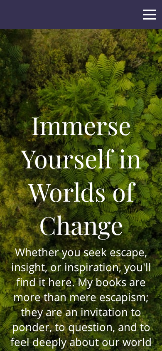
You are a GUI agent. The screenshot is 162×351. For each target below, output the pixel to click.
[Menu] (149, 15)
